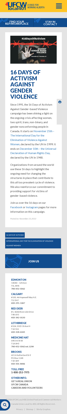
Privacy (19, 409)
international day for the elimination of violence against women (29, 243)
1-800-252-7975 (20, 372)
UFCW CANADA (19, 384)
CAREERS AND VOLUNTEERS (27, 387)
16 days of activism (15, 235)
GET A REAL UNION (21, 381)
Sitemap (29, 409)
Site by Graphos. (43, 409)
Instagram (32, 207)
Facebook (16, 207)
